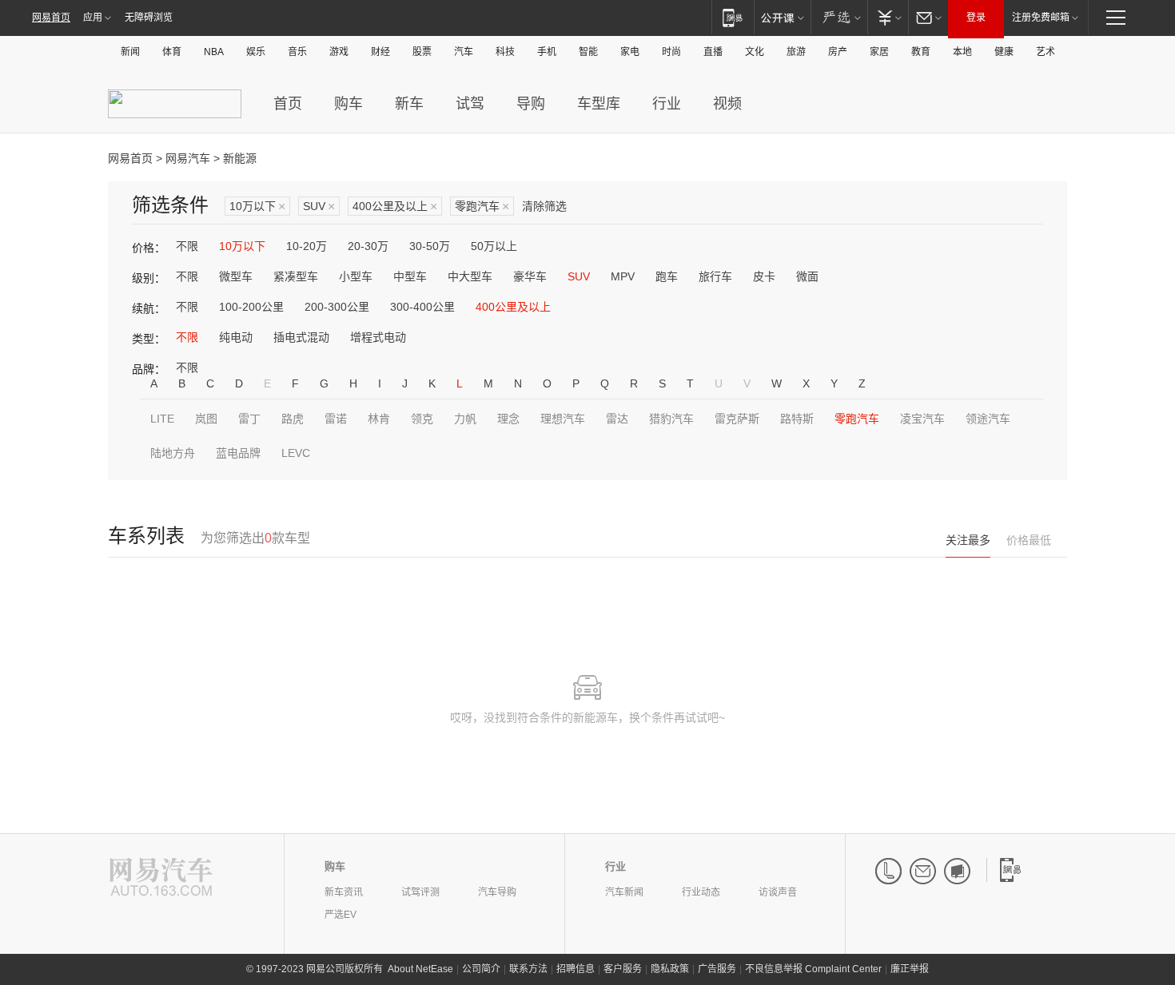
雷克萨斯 (737, 418)
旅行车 (715, 276)
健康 (1004, 52)
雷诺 (336, 418)
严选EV (340, 914)
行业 (666, 104)
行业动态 (701, 892)
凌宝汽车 (922, 418)
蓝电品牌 (238, 453)
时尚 (671, 52)
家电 (629, 52)
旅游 (796, 52)
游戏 (339, 52)
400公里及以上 (394, 206)
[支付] (887, 17)
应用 (92, 17)
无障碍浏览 (149, 17)
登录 (976, 17)
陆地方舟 (172, 453)
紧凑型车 (295, 276)
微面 (807, 276)
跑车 (666, 276)
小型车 (355, 276)
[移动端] (732, 17)
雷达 (617, 418)
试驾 (470, 104)
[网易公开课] (782, 17)
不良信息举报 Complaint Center (813, 969)
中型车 (410, 276)
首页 (287, 104)
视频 (727, 104)
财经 (380, 52)
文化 (754, 52)
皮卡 (764, 276)
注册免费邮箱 (1040, 17)
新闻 (130, 52)
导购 (530, 104)
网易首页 (51, 17)
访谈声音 (778, 892)
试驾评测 (420, 892)
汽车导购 (497, 892)
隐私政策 (670, 969)
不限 (187, 246)
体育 (171, 52)
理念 (508, 418)
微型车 (236, 276)
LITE (162, 418)
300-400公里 (422, 306)
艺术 (1045, 52)
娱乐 (255, 52)
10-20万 (306, 246)
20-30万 (368, 246)
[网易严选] (839, 17)
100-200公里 (251, 306)
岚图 (206, 418)
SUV (319, 206)
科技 (505, 52)
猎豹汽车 (671, 418)
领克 (422, 418)
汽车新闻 (624, 892)
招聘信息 (575, 969)
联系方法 (528, 969)
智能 (588, 52)
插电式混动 (301, 337)
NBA (214, 52)
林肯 (379, 418)
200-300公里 (337, 306)
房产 (837, 52)
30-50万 (429, 246)
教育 (920, 52)
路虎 (292, 418)
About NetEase (420, 969)
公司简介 (481, 969)
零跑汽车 (482, 206)
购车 (348, 104)
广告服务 (717, 969)
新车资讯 (344, 892)
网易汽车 (187, 158)
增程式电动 (378, 337)
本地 (962, 52)
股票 (422, 52)
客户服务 (622, 969)
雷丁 (249, 418)
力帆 (465, 418)
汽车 (463, 52)
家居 (879, 52)
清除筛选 (544, 206)
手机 (546, 52)
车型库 (598, 104)
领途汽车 (988, 418)
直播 (713, 52)
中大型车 (470, 276)
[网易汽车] (161, 878)
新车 (409, 104)
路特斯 (797, 418)
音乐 (297, 52)
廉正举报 (909, 969)
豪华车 (530, 276)
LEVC (295, 453)
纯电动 (236, 337)
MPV (623, 276)
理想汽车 (562, 418)
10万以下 (257, 206)
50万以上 (494, 246)
